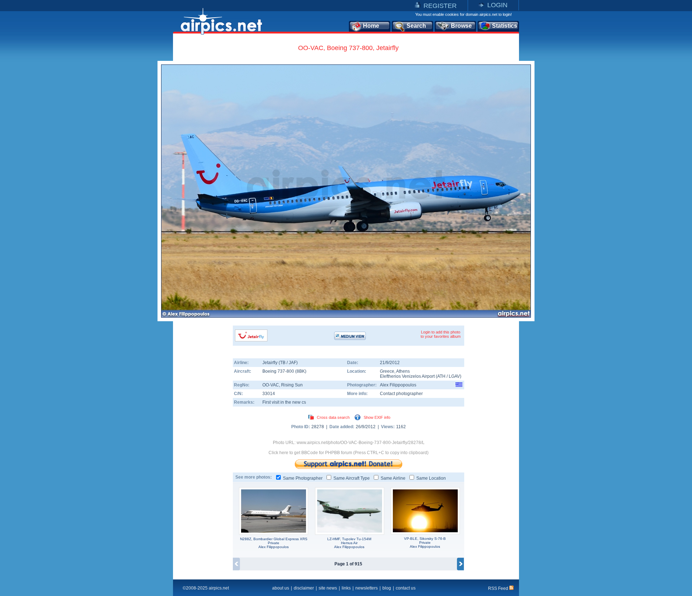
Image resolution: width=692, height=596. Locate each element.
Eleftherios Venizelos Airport (407, 376)
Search (416, 26)
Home (371, 26)
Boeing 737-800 (278, 371)
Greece (387, 371)
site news (328, 588)
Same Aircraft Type (351, 478)
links (346, 588)
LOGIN (497, 5)
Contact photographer (401, 393)
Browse (461, 26)
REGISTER (440, 5)
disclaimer (304, 588)
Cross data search (333, 417)
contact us (406, 588)
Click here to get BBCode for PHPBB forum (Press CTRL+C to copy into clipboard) (349, 452)
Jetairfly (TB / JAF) (280, 362)
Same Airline (393, 478)
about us (280, 588)
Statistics (504, 26)
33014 (268, 393)
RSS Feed (498, 588)
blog (386, 588)
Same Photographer (303, 478)
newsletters (366, 588)
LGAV (454, 376)
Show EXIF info (377, 417)
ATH (441, 376)
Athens (403, 371)
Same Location (431, 478)
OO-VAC (270, 384)
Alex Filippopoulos (398, 384)
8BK (301, 371)
